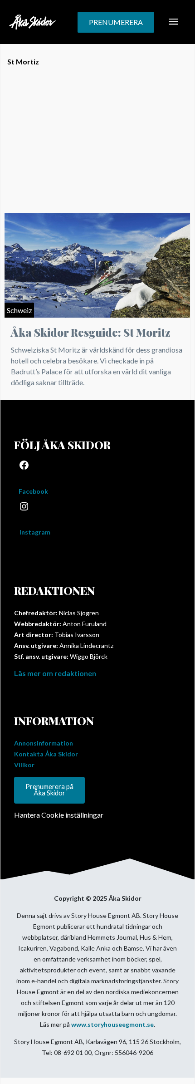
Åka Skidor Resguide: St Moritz (91, 332)
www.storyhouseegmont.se (112, 1024)
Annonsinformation (43, 743)
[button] (116, 22)
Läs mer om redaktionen (55, 673)
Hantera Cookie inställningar (58, 814)
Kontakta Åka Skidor (46, 754)
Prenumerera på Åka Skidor (49, 790)
